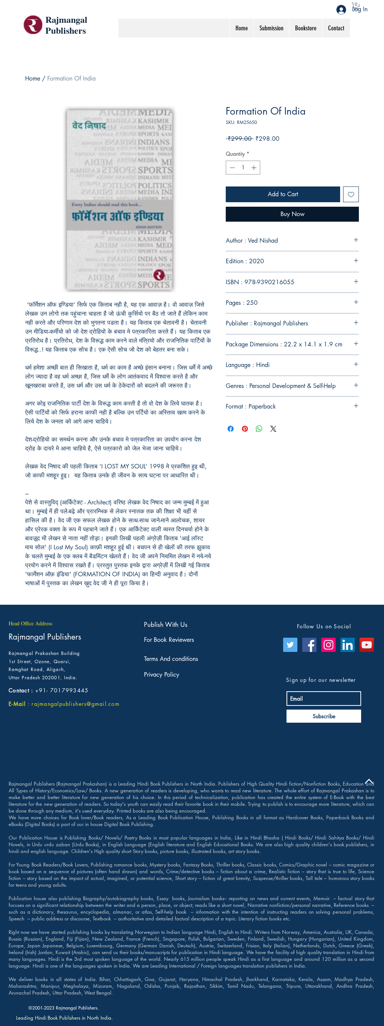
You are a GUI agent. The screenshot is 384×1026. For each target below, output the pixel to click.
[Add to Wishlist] (351, 194)
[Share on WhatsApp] (259, 428)
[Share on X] (273, 428)
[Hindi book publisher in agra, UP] (290, 645)
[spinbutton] (243, 167)
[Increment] (254, 167)
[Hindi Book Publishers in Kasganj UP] (347, 645)
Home (32, 78)
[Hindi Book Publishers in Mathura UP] (309, 645)
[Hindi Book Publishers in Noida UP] (328, 645)
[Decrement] (231, 167)
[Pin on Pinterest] (244, 428)
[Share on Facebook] (230, 428)
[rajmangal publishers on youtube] (367, 645)
